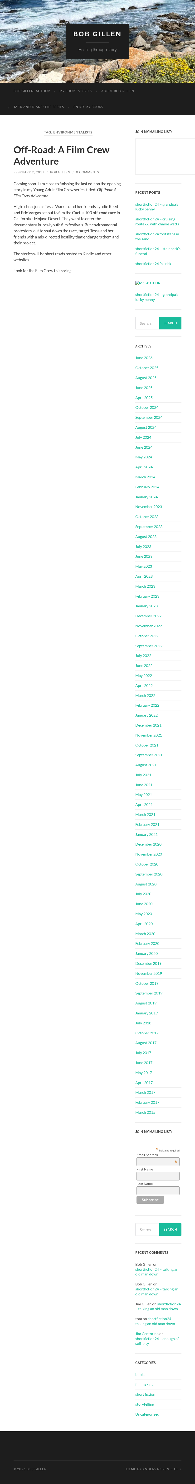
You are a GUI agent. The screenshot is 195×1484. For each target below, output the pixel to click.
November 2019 (148, 973)
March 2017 (145, 1092)
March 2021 (145, 814)
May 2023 (143, 566)
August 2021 (145, 764)
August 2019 (145, 1003)
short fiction (145, 1394)
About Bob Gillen (117, 91)
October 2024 (146, 407)
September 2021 (148, 754)
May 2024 (143, 457)
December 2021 (148, 725)
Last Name (144, 1184)
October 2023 (146, 516)
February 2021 (147, 824)
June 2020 (143, 903)
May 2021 (143, 794)
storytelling (144, 1404)
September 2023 (148, 526)
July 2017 (143, 1052)
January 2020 (146, 953)
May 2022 (143, 675)
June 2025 (143, 387)
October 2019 (146, 983)
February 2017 (147, 1102)
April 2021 (144, 804)
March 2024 (145, 477)
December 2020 (148, 844)
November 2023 (148, 506)
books (140, 1374)
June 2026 (143, 357)
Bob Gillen (97, 34)
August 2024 (145, 427)
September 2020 (148, 874)
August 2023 (145, 536)
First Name (144, 1169)
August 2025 (145, 377)
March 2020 (145, 933)
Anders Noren (155, 1469)
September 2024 (148, 417)
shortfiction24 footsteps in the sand (157, 236)
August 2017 (145, 1042)
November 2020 (148, 854)
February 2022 (147, 705)
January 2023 (146, 606)
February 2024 (147, 487)
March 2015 (145, 1112)
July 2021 (143, 774)
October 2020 (146, 864)
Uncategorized (147, 1414)
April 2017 (144, 1082)
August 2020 (145, 884)
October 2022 (146, 635)
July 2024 (143, 437)
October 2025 (146, 367)
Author (153, 283)
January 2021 (146, 834)
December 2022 (148, 616)
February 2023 (147, 596)
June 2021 (143, 784)
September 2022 (148, 645)
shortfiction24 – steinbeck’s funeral (157, 251)
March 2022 (145, 695)
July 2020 (143, 893)
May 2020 (143, 913)
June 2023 (143, 556)
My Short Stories (75, 91)
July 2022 (143, 655)
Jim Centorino (147, 1333)
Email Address (156, 1155)
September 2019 (148, 993)
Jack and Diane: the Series (39, 107)
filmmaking (144, 1384)
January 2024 (146, 497)
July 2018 (143, 1023)
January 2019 (146, 1013)
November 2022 (148, 625)
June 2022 (143, 665)
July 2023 (143, 546)
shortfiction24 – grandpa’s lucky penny (156, 206)
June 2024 (143, 447)
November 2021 (148, 735)
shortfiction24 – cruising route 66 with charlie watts (157, 221)
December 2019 (148, 963)
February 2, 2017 (29, 172)
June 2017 (143, 1062)
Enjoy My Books (88, 107)
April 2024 (144, 467)
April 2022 (144, 685)
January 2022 (146, 715)
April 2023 (144, 576)
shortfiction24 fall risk (153, 263)
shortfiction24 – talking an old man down (156, 1271)
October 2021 (146, 745)
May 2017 (143, 1072)
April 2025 (144, 397)
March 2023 (145, 586)
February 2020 (147, 943)
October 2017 (146, 1033)
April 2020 (144, 923)
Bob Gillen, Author (32, 91)
